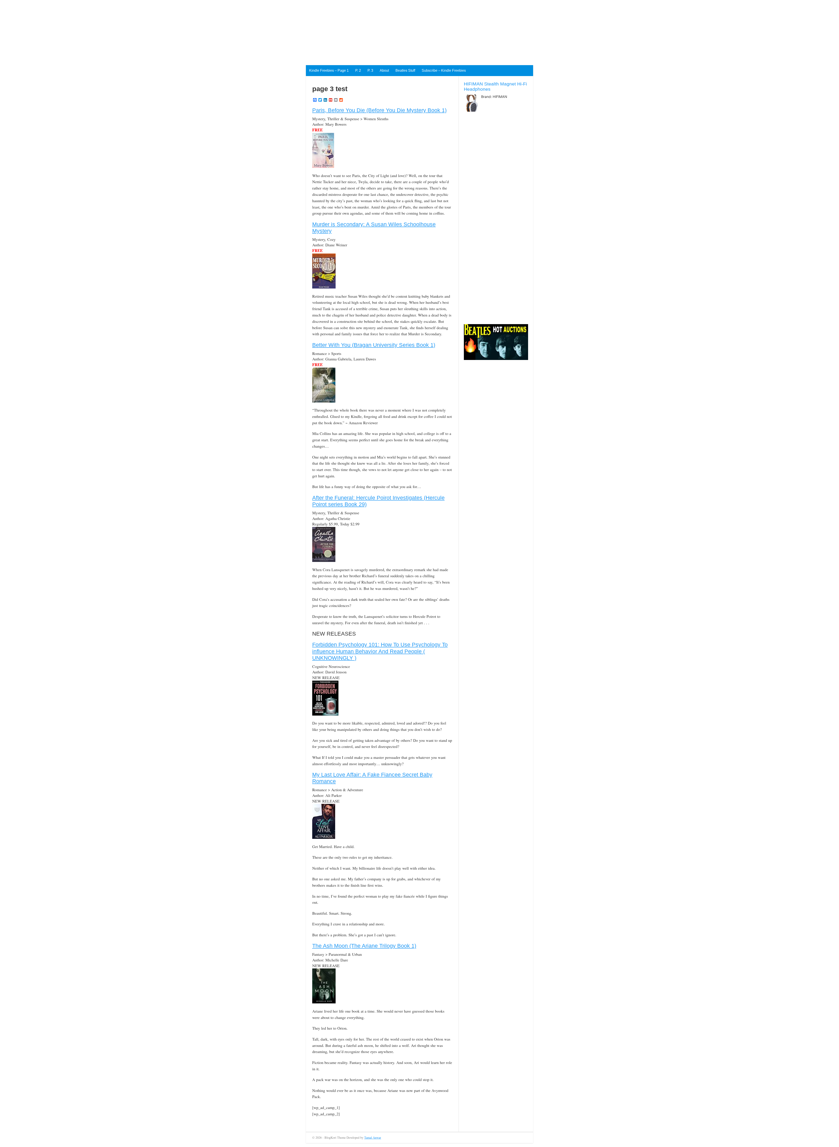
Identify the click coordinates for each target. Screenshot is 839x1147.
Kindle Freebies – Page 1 (329, 70)
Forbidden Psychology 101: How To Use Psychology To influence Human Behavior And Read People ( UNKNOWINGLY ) (380, 651)
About (384, 70)
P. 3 (370, 70)
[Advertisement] (131, 30)
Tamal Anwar (372, 1137)
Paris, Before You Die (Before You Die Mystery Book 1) (379, 110)
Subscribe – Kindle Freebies (444, 70)
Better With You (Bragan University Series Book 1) (373, 345)
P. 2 (358, 70)
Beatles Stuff (405, 70)
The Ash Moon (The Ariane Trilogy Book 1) (364, 946)
